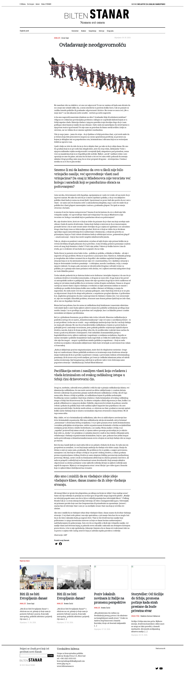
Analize (83, 31)
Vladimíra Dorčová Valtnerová (150, 616)
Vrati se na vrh (160, 648)
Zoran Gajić (65, 38)
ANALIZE (57, 38)
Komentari (75, 31)
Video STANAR (46, 4)
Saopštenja (92, 31)
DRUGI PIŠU (135, 616)
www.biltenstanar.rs (65, 666)
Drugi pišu (110, 31)
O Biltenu (23, 4)
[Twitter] (56, 544)
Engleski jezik (25, 31)
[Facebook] (60, 544)
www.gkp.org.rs (63, 663)
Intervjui (101, 31)
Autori (38, 4)
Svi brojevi (30, 4)
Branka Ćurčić (68, 604)
